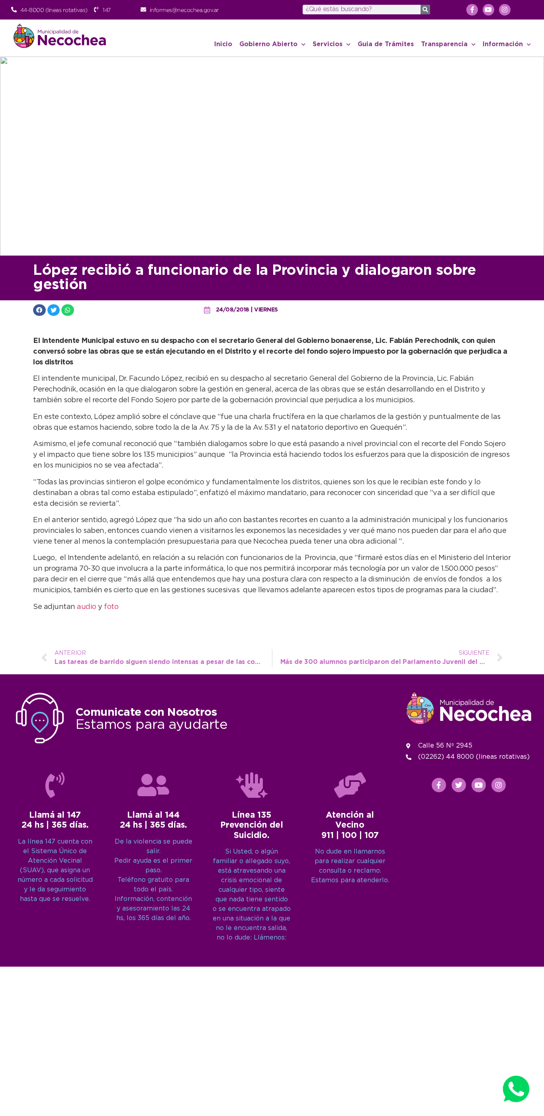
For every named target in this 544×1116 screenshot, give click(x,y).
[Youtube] (488, 10)
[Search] (425, 9)
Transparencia (444, 44)
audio (86, 607)
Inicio (223, 44)
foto (111, 607)
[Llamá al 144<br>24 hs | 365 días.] (153, 785)
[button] (39, 310)
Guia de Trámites (386, 44)
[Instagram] (505, 10)
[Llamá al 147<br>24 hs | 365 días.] (55, 785)
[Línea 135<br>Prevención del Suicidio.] (251, 785)
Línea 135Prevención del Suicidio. (251, 825)
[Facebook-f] (472, 10)
